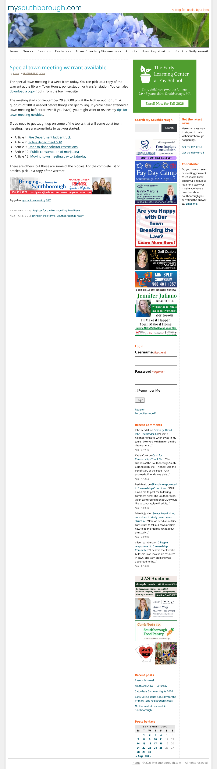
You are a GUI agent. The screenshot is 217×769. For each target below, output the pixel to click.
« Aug (139, 756)
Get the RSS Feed (192, 147)
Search (169, 128)
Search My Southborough (153, 120)
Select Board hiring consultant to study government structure (155, 517)
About (130, 51)
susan (16, 73)
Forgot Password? (145, 413)
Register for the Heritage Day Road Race (56, 210)
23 (149, 747)
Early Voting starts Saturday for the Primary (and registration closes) (155, 698)
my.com (45, 7)
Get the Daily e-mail (191, 51)
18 (161, 743)
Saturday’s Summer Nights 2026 (154, 691)
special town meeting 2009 (36, 200)
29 (143, 752)
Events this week (144, 680)
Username (150, 352)
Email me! (192, 203)
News (27, 51)
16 (149, 743)
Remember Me (149, 390)
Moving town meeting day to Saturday (58, 156)
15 (143, 743)
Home (13, 51)
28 (138, 752)
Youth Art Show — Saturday (151, 686)
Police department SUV (45, 142)
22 (143, 747)
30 (149, 752)
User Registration (156, 51)
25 (161, 747)
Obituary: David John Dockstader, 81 (153, 432)
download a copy (22, 91)
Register (140, 409)
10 (155, 739)
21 (138, 747)
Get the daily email (193, 152)
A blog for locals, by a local (190, 10)
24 (155, 747)
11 (161, 739)
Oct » (148, 756)
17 (155, 743)
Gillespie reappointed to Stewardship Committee (156, 486)
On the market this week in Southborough (150, 708)
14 (138, 743)
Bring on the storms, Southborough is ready (57, 216)
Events (43, 51)
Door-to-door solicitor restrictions (53, 147)
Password (149, 371)
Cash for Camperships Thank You (149, 457)
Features (62, 51)
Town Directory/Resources (97, 51)
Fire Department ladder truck (49, 137)
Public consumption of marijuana (54, 151)
